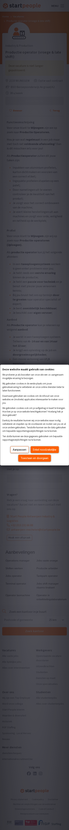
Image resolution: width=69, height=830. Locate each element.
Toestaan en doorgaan (34, 458)
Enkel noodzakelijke (44, 449)
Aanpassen (19, 449)
